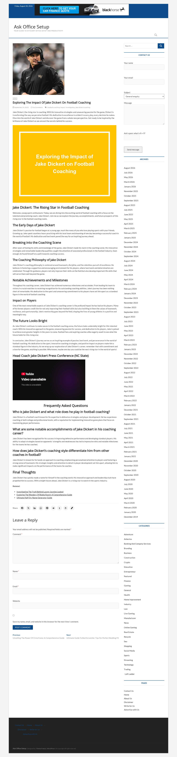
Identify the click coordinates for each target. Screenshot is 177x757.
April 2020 (128, 498)
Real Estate (129, 632)
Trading (127, 669)
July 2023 (128, 321)
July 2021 (128, 428)
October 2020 (130, 470)
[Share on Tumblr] (59, 508)
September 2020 (131, 475)
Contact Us (129, 691)
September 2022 (131, 368)
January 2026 (130, 186)
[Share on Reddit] (53, 508)
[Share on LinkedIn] (34, 508)
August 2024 (129, 261)
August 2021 (129, 424)
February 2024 (130, 289)
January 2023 (130, 349)
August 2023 (129, 317)
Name (16, 571)
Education (128, 567)
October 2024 (130, 251)
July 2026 (128, 172)
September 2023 (131, 312)
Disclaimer (128, 702)
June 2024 (128, 270)
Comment (17, 534)
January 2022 (130, 405)
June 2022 (128, 382)
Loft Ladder (129, 674)
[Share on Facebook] (22, 508)
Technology (129, 665)
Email (16, 586)
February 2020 (130, 507)
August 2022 (129, 372)
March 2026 (129, 182)
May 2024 (128, 275)
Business (128, 553)
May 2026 (128, 177)
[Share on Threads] (65, 508)
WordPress (51, 749)
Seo (125, 641)
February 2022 (130, 400)
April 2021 (128, 442)
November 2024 (131, 247)
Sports (127, 655)
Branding (128, 548)
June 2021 (128, 433)
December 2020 (131, 461)
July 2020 (128, 484)
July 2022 (128, 377)
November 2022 (131, 358)
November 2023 (131, 303)
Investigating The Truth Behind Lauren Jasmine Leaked (40, 492)
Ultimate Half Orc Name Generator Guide (34, 498)
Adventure (128, 534)
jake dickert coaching (82, 107)
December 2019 (131, 517)
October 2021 (130, 414)
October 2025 (130, 196)
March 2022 (129, 396)
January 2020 (130, 512)
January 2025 (130, 237)
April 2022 (128, 391)
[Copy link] (71, 508)
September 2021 (131, 419)
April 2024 (128, 279)
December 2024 (131, 242)
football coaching (53, 107)
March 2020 (129, 503)
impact (62, 107)
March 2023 (129, 340)
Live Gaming (129, 613)
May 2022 (128, 386)
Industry (127, 604)
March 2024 (129, 284)
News (15, 98)
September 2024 (131, 256)
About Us (128, 698)
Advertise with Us (131, 710)
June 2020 (128, 489)
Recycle (127, 637)
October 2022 (130, 363)
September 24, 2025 (21, 107)
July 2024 (128, 265)
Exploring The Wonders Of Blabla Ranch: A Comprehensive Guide (44, 495)
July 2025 (128, 210)
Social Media (129, 651)
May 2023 (128, 331)
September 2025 (131, 200)
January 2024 (130, 293)
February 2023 (130, 344)
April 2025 (128, 224)
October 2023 (130, 307)
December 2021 (131, 410)
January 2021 (130, 456)
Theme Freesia (41, 749)
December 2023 (131, 298)
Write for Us (129, 706)
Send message (133, 149)
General (127, 590)
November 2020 (131, 465)
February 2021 (130, 452)
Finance (127, 581)
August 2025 (129, 205)
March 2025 (129, 228)
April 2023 (128, 335)
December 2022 (131, 354)
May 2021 (128, 438)
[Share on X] (28, 508)
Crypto (127, 562)
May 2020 (128, 493)
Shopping (128, 646)
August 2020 (129, 479)
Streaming (128, 660)
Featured (128, 576)
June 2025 (128, 214)
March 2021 (129, 447)
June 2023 (128, 326)
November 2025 (131, 191)
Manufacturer (130, 618)
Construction (129, 558)
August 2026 (129, 168)
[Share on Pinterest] (47, 508)
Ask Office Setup (31, 27)
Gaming (127, 585)
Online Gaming (130, 627)
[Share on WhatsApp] (40, 508)
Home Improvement (132, 599)
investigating (70, 107)
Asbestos (128, 539)
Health (127, 595)
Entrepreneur (130, 571)
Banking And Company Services (137, 544)
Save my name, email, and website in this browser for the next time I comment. (46, 621)
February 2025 (130, 233)
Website (16, 601)
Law (126, 609)
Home (126, 695)
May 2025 (128, 219)
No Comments (37, 107)
